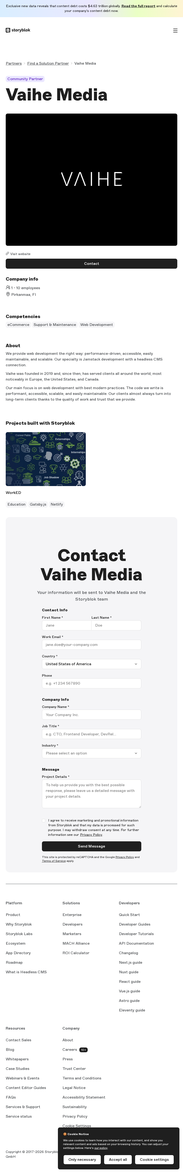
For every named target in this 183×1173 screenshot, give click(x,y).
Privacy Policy (91, 835)
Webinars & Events (22, 1078)
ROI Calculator (75, 953)
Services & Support (23, 1107)
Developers (72, 924)
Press (67, 1059)
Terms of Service (54, 861)
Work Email (52, 637)
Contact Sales (18, 1040)
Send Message (91, 846)
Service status (19, 1116)
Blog (10, 1049)
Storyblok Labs (19, 934)
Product (13, 914)
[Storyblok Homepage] (18, 30)
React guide (130, 981)
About (67, 1040)
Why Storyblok (19, 924)
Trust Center (74, 1068)
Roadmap (14, 962)
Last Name (102, 618)
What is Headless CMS (26, 972)
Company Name (55, 707)
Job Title (50, 726)
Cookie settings (154, 1159)
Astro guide (129, 1001)
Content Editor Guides (26, 1088)
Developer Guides (134, 924)
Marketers (71, 934)
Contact (91, 263)
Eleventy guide (132, 1010)
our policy (100, 1148)
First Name (52, 618)
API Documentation (136, 943)
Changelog (128, 953)
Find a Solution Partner (48, 63)
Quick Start (129, 914)
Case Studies (17, 1068)
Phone (47, 676)
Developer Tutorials (136, 934)
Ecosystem (15, 943)
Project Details (56, 777)
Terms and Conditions (81, 1078)
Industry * (50, 746)
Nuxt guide (128, 972)
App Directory (18, 953)
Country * (50, 656)
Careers (69, 1049)
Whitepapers (17, 1059)
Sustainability (74, 1107)
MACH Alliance (76, 943)
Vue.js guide (129, 991)
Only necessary (82, 1159)
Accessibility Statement (83, 1097)
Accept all (118, 1159)
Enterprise (71, 914)
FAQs (11, 1097)
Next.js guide (130, 962)
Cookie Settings (76, 1126)
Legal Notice (74, 1087)
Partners (14, 63)
